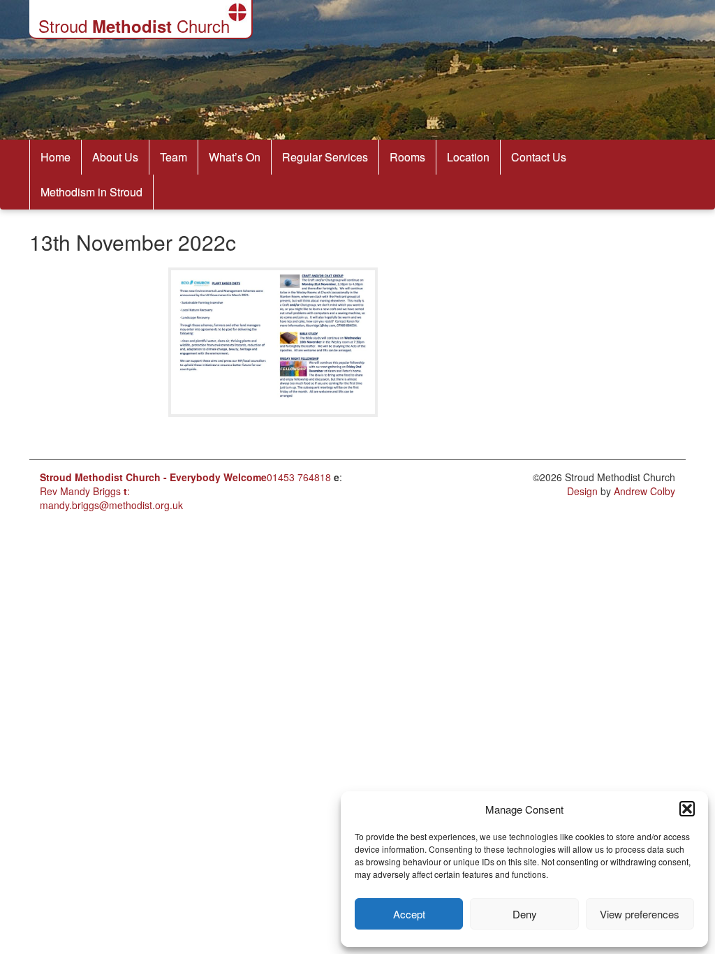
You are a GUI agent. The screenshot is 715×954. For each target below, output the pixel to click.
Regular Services (325, 157)
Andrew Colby (644, 491)
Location (468, 157)
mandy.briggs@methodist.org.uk (111, 505)
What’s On (234, 157)
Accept (409, 914)
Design (582, 491)
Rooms (407, 157)
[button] (687, 809)
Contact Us (538, 157)
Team (173, 157)
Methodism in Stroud (91, 192)
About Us (115, 157)
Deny (525, 914)
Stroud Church (134, 25)
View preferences (639, 914)
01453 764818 (299, 477)
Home (55, 157)
